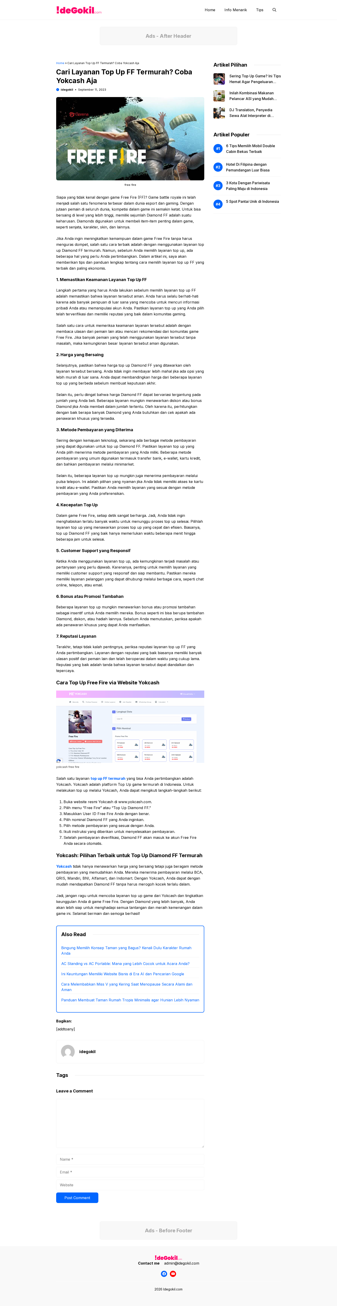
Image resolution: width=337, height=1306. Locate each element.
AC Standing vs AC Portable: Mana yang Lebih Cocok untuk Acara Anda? (125, 963)
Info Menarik (235, 10)
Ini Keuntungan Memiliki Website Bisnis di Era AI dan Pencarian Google (122, 974)
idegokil (67, 89)
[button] (274, 10)
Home (210, 10)
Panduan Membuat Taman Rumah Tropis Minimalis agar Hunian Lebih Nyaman (130, 1000)
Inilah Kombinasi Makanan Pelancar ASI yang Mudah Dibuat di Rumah (251, 99)
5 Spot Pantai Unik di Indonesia (252, 201)
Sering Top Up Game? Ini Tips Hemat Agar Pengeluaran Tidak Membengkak (255, 82)
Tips (259, 10)
